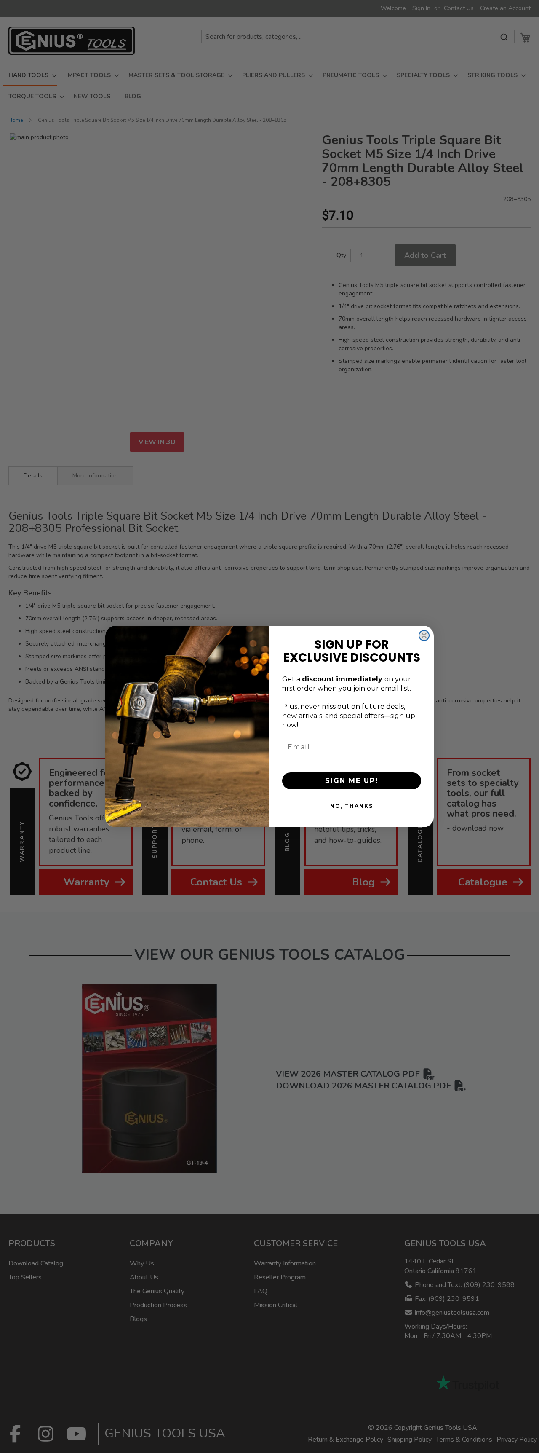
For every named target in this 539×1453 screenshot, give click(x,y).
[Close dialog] (424, 635)
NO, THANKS (351, 806)
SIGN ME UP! (351, 781)
